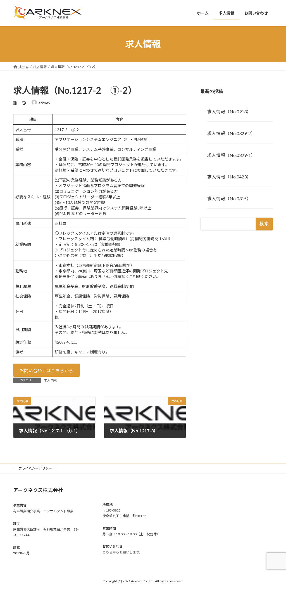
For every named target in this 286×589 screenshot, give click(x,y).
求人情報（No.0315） (229, 198)
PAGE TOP (273, 566)
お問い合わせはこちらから (46, 370)
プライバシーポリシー (35, 468)
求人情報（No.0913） (229, 111)
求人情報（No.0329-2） (231, 133)
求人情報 (50, 380)
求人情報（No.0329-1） (231, 154)
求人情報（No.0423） (229, 176)
